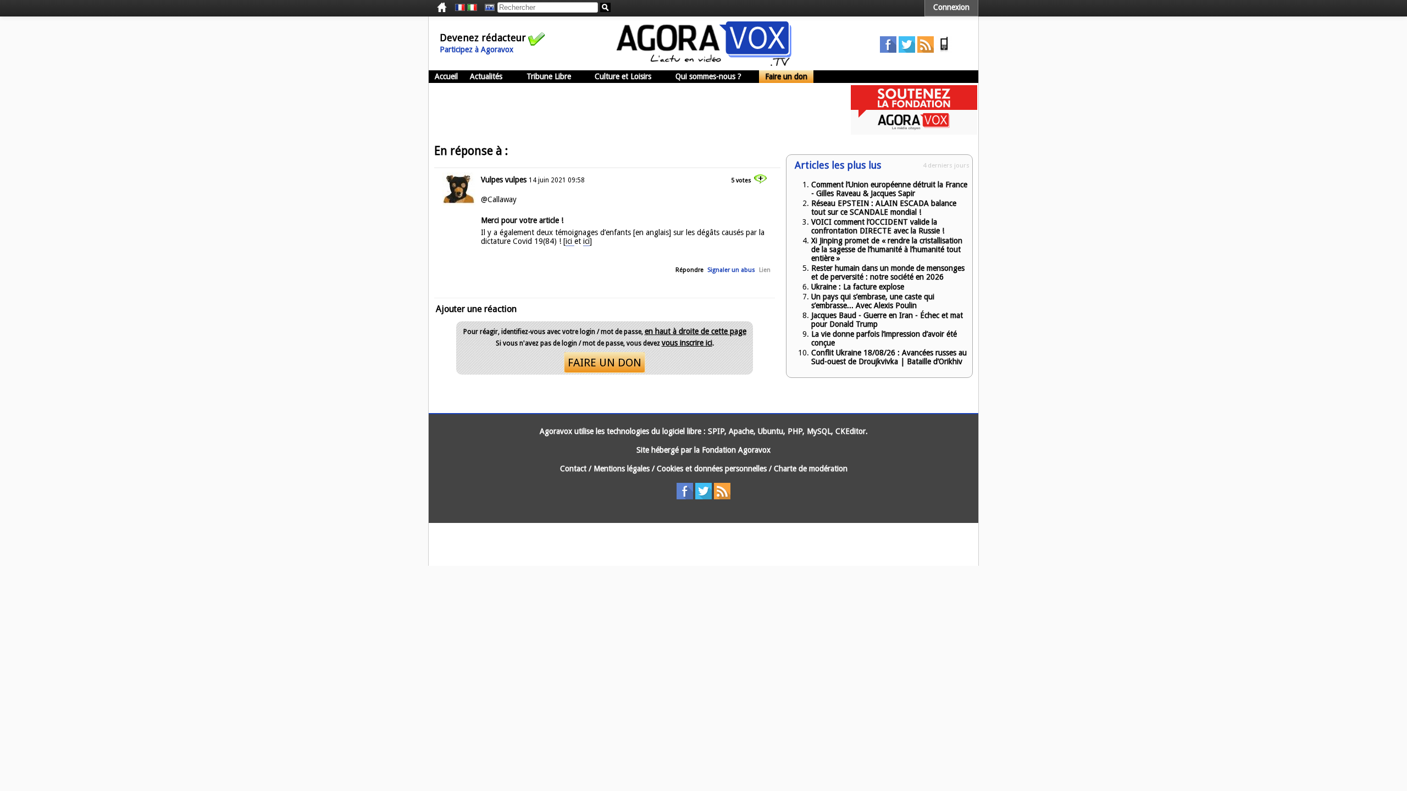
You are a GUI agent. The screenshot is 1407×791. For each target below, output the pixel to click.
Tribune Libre (549, 76)
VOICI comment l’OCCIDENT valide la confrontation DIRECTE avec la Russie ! (877, 226)
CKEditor (850, 431)
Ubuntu (770, 431)
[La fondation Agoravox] (914, 131)
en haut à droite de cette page (695, 331)
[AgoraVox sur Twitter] (907, 50)
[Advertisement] (629, 110)
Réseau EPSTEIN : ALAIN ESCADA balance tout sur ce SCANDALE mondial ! (883, 207)
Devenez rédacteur (483, 37)
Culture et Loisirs (623, 76)
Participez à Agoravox (476, 49)
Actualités (486, 76)
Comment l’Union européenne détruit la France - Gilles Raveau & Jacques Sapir (889, 189)
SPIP (716, 431)
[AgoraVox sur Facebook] (888, 50)
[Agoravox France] (460, 7)
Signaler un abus (731, 270)
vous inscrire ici (687, 342)
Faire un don (786, 76)
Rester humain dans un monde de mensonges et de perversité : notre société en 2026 (888, 272)
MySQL (819, 431)
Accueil (446, 76)
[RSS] (925, 50)
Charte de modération (810, 468)
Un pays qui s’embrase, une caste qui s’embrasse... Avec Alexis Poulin (872, 301)
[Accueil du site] (704, 63)
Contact (573, 468)
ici (570, 241)
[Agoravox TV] (487, 7)
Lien (765, 270)
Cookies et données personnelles (712, 468)
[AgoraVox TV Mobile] (944, 50)
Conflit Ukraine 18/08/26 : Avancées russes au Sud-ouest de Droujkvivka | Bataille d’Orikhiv (889, 357)
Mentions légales (622, 468)
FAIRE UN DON (604, 362)
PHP (795, 431)
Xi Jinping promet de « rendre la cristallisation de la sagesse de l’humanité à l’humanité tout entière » (886, 249)
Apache (741, 431)
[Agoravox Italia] (472, 7)
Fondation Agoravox (736, 449)
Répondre (689, 270)
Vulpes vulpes (504, 179)
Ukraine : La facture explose (857, 286)
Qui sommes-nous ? (708, 76)
